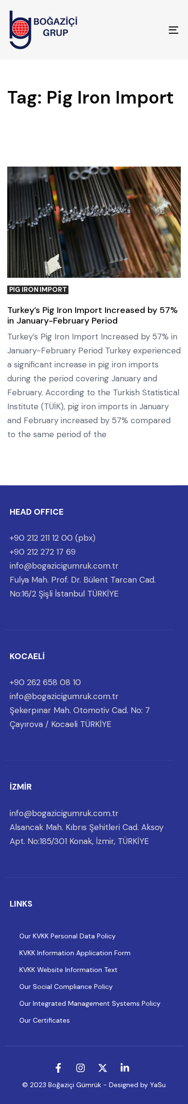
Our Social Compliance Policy (66, 986)
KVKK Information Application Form (75, 952)
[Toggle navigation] (150, 30)
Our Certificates (44, 1020)
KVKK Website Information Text (68, 969)
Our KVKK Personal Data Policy (67, 936)
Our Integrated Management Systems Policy (90, 1003)
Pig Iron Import (38, 290)
